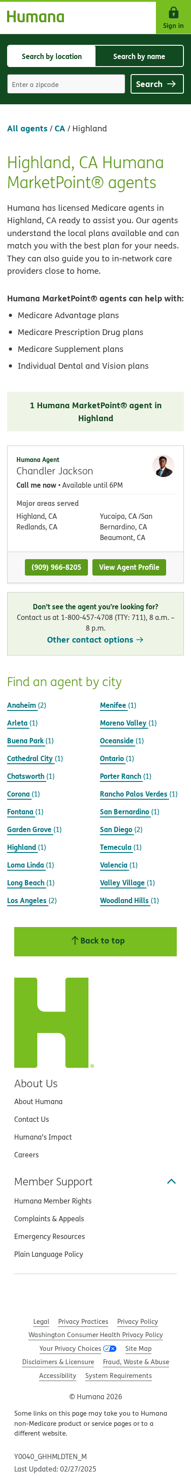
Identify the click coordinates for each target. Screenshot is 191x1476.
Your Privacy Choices (70, 1348)
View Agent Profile (129, 567)
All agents (27, 128)
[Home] (32, 18)
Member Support (53, 1181)
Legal (41, 1321)
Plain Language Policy (48, 1254)
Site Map (138, 1348)
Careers (26, 1155)
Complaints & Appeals (49, 1218)
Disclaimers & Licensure (58, 1361)
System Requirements (118, 1375)
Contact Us (31, 1119)
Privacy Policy (137, 1321)
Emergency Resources (49, 1236)
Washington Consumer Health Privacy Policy (95, 1334)
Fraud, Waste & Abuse (136, 1361)
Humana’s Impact (43, 1137)
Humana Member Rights (53, 1201)
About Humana (38, 1101)
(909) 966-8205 (56, 567)
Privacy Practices (83, 1321)
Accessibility (57, 1375)
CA (60, 128)
